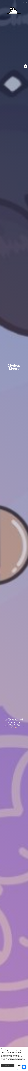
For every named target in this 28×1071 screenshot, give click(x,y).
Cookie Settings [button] (14, 1069)
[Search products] (26, 66)
